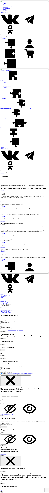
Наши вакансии (6, 85)
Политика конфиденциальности (7, 310)
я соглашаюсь (12, 330)
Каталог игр (5, 7)
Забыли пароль (4, 414)
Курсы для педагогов (7, 8)
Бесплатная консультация (6, 70)
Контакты (5, 10)
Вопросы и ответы (7, 86)
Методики (5, 83)
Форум (4, 9)
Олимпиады (5, 4)
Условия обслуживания (6, 312)
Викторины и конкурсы (8, 5)
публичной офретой (28, 373)
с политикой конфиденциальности (15, 330)
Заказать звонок (4, 13)
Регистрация (3, 38)
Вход (2, 37)
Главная (2, 173)
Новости (5, 87)
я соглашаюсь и (17, 373)
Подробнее (3, 190)
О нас (4, 3)
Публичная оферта (5, 311)
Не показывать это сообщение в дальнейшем (12, 482)
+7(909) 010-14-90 (4, 12)
